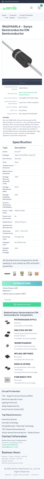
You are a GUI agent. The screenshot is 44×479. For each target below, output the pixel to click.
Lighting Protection (9, 403)
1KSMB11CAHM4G (22, 343)
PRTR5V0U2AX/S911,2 (25, 320)
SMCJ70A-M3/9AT (23, 330)
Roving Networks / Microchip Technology (18, 426)
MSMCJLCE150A (22, 364)
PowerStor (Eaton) (9, 419)
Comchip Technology (10, 423)
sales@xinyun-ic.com (10, 447)
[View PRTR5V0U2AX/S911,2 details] (7, 323)
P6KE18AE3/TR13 (22, 377)
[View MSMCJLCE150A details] (7, 368)
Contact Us (35, 475)
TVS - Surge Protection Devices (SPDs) (17, 396)
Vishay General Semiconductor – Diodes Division (21, 433)
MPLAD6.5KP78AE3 (23, 353)
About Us (8, 475)
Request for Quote (24, 304)
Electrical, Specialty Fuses (12, 399)
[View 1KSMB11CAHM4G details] (7, 346)
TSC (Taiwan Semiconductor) (13, 429)
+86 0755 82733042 (11, 1)
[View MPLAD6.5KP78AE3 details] (7, 356)
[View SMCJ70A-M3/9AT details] (7, 334)
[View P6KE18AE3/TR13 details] (7, 380)
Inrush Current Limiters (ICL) (13, 409)
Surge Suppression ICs (10, 406)
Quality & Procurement (21, 475)
